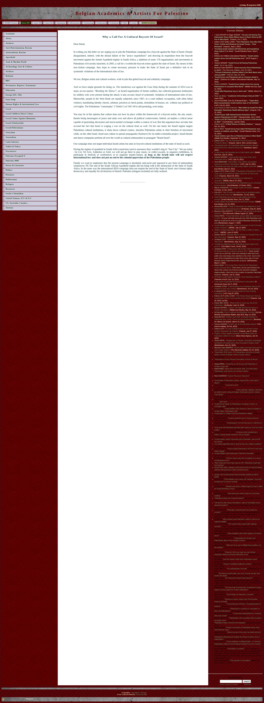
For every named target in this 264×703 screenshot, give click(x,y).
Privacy (143, 693)
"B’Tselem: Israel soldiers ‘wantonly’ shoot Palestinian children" (237, 277)
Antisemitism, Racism (16, 52)
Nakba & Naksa (13, 146)
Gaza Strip (11, 99)
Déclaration (75, 23)
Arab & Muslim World (16, 62)
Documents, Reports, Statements (21, 85)
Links (134, 23)
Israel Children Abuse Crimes (19, 114)
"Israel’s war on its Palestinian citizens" (242, 324)
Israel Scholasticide (15, 123)
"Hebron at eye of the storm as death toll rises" (244, 632)
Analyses (10, 43)
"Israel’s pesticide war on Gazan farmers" (243, 418)
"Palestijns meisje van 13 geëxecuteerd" (229, 498)
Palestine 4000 (12, 161)
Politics (9, 170)
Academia (10, 34)
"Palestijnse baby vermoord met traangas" (230, 623)
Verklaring (88, 23)
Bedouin (9, 76)
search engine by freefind (229, 684)
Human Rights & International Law (22, 104)
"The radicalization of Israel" (236, 569)
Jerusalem (10, 132)
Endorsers (102, 23)
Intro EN (25, 23)
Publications (11, 179)
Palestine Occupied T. (16, 156)
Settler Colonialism (14, 194)
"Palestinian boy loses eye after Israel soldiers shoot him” (235, 166)
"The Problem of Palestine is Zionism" (240, 594)
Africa (8, 38)
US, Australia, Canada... (17, 203)
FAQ (125, 23)
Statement (61, 23)
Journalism (11, 137)
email (35, 699)
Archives (10, 71)
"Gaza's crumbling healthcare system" (237, 564)
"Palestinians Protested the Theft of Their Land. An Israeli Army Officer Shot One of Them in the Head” (238, 173)
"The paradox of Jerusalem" (240, 660)
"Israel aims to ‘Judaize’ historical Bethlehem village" (233, 413)
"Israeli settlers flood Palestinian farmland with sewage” (234, 202)
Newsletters (11, 151)
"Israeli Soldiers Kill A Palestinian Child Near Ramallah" (234, 453)
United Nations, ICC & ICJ (18, 198)
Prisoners (10, 175)
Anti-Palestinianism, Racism (19, 48)
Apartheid (10, 57)
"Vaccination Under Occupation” (241, 188)
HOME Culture (11, 23)
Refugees (10, 184)
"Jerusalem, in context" (235, 649)
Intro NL (49, 23)
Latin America (12, 142)
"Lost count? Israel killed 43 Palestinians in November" (234, 282)
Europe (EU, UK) (14, 95)
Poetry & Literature (15, 165)
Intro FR (37, 23)
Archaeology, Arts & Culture (19, 67)
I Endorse (114, 23)
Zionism (9, 208)
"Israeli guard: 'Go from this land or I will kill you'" (244, 423)
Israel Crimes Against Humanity (21, 118)
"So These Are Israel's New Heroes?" (239, 578)
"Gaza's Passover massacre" (238, 376)
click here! (223, 402)
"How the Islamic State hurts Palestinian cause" (240, 559)
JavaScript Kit (141, 694)
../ (125, 693)
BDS (8, 81)
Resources (10, 189)
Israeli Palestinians (14, 128)
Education (10, 90)
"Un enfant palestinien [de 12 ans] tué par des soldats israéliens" (238, 444)
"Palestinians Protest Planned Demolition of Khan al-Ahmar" (236, 359)
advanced (247, 684)
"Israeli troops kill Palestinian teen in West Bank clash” (234, 152)
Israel (8, 109)
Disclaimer (135, 693)
